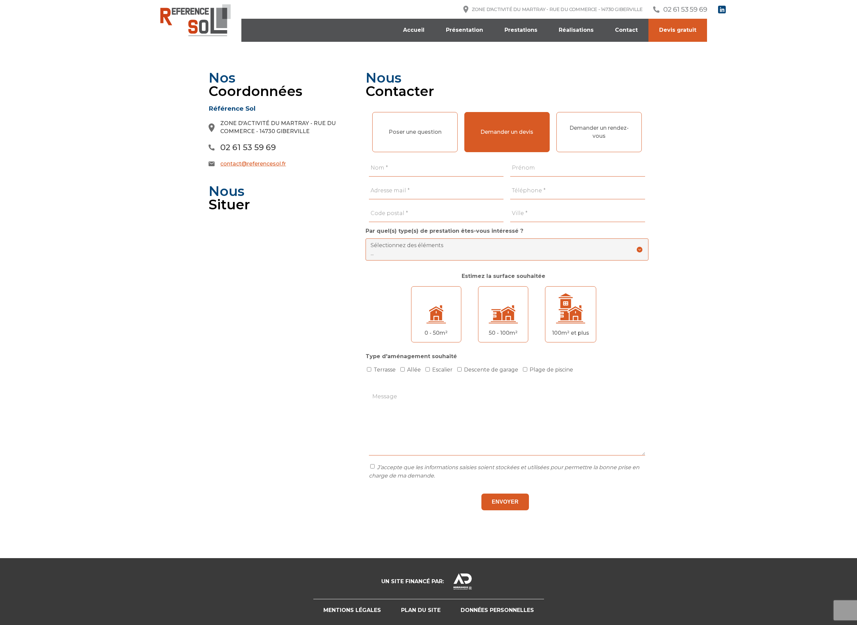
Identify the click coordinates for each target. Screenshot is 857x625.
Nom (379, 168)
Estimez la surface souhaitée (503, 276)
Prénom (523, 168)
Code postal (389, 213)
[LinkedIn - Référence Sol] (722, 9)
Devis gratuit (677, 30)
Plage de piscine (551, 370)
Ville (520, 213)
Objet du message (507, 107)
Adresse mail (390, 190)
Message (384, 396)
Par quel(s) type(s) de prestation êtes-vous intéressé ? (444, 231)
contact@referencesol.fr (253, 164)
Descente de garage (491, 370)
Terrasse (385, 370)
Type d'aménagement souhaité (411, 356)
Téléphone (529, 190)
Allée (414, 370)
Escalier (442, 370)
